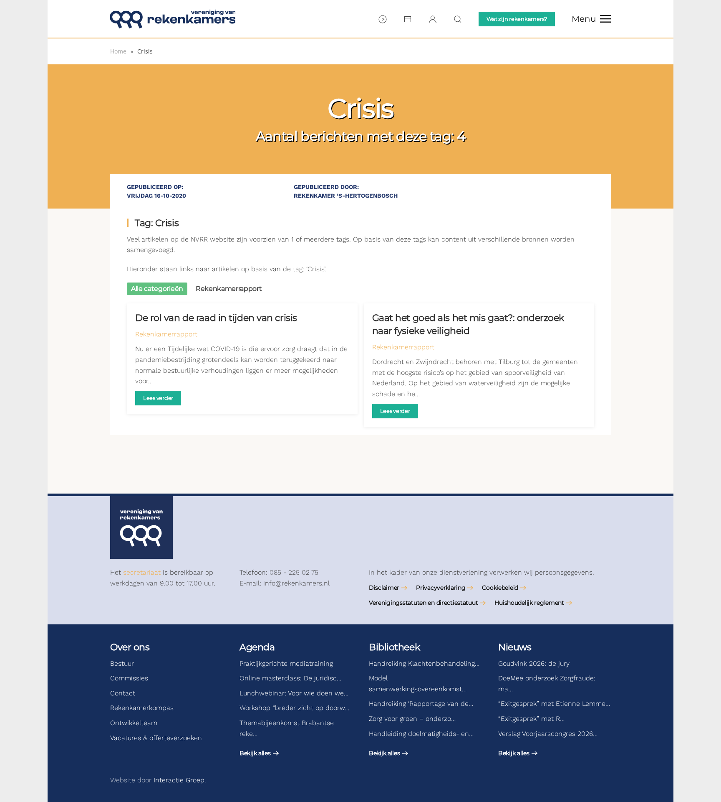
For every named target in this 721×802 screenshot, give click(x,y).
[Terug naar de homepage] (172, 19)
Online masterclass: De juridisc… (290, 678)
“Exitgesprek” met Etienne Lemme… (554, 704)
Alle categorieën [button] (157, 289)
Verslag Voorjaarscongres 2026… (547, 734)
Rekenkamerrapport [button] (229, 289)
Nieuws (514, 647)
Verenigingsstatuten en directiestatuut (423, 602)
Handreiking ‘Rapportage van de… (421, 704)
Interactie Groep (179, 780)
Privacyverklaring (440, 587)
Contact (122, 693)
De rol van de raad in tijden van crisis (216, 317)
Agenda (257, 647)
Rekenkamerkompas (142, 708)
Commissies (129, 678)
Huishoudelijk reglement (529, 602)
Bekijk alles (255, 753)
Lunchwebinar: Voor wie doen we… (293, 693)
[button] (591, 19)
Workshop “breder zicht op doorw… (294, 708)
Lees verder (158, 398)
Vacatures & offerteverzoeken (156, 738)
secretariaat (142, 572)
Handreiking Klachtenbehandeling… (424, 663)
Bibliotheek (394, 647)
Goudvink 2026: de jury (534, 663)
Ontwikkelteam (133, 723)
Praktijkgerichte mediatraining (286, 663)
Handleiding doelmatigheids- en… (421, 734)
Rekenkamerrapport (166, 334)
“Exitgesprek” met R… (531, 719)
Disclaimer (384, 587)
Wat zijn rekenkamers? (517, 18)
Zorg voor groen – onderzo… (412, 719)
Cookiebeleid (500, 587)
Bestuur (122, 663)
